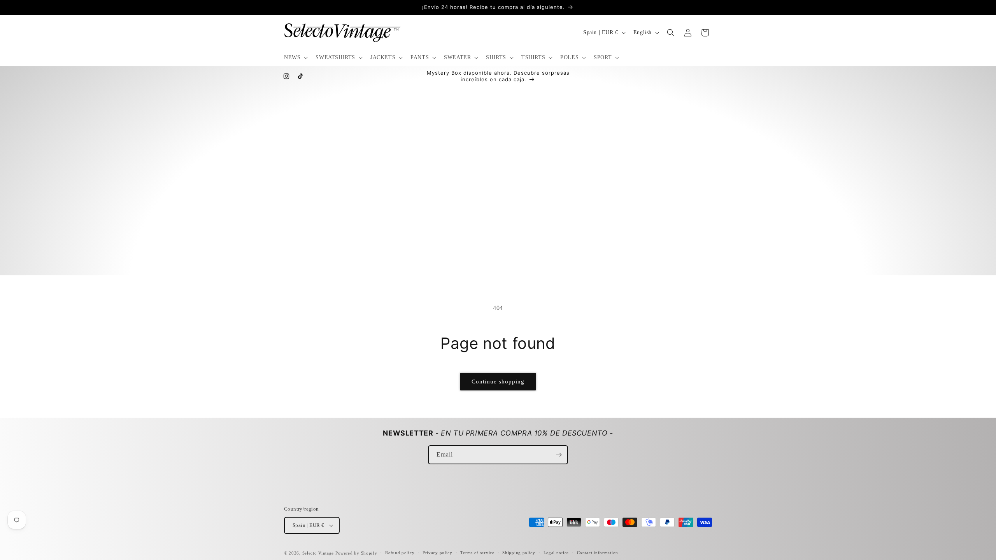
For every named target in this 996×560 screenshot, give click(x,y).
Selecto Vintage (318, 553)
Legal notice (556, 552)
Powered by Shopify (356, 553)
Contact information (597, 552)
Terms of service (477, 552)
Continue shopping (498, 381)
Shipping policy (518, 552)
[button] (295, 57)
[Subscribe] (558, 454)
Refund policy (399, 552)
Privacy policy (437, 552)
